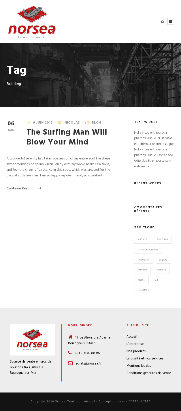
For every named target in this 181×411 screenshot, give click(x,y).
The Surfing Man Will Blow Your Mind (66, 137)
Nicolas (72, 122)
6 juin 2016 (43, 122)
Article (142, 240)
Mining (142, 270)
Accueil (131, 336)
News (141, 280)
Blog (97, 122)
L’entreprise (135, 344)
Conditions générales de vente (148, 373)
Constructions (148, 250)
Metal (163, 260)
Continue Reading (20, 188)
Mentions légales (138, 365)
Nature (161, 270)
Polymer (143, 290)
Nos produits (136, 351)
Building (162, 240)
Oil (156, 280)
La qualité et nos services (144, 358)
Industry (144, 260)
